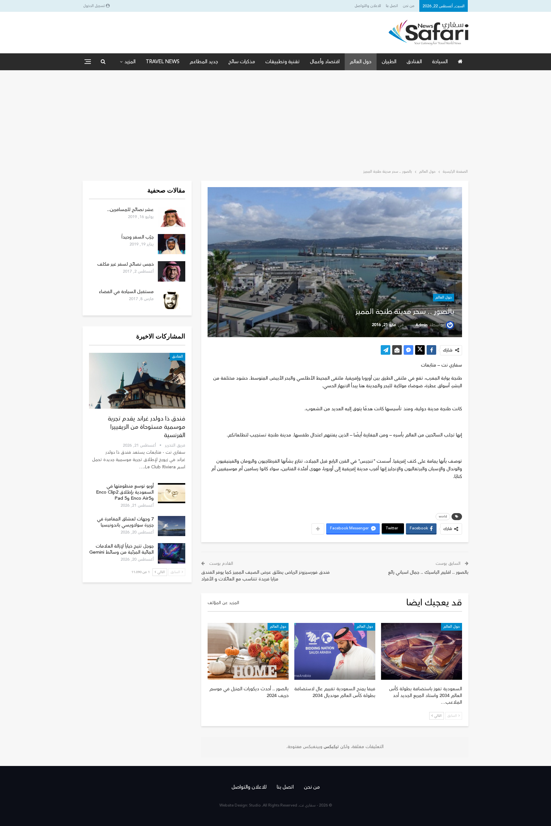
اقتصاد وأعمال (325, 61)
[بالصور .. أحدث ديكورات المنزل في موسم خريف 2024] (248, 651)
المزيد (130, 61)
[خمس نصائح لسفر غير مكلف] (171, 271)
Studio (255, 805)
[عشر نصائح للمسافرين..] (171, 217)
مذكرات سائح (241, 61)
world (443, 516)
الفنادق (414, 61)
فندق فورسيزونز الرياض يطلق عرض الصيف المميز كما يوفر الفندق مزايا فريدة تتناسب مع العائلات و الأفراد (265, 576)
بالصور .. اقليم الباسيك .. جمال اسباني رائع (428, 572)
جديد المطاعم (204, 61)
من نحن (409, 6)
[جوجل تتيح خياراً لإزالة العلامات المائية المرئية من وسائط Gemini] (171, 553)
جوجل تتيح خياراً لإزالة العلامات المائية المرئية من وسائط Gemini (121, 549)
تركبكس (330, 746)
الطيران (389, 61)
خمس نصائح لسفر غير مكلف (125, 264)
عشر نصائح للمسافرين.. (130, 209)
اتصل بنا (392, 6)
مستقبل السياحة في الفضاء (126, 291)
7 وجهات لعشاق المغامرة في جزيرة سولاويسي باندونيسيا (125, 522)
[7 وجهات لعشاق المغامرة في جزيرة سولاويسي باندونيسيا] (171, 526)
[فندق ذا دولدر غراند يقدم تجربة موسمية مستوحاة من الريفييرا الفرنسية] (137, 381)
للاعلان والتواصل (368, 6)
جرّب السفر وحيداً (137, 237)
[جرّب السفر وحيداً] (171, 244)
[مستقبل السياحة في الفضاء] (171, 299)
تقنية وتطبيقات (282, 61)
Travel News (163, 61)
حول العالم (360, 61)
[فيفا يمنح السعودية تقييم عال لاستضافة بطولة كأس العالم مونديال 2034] (334, 651)
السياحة (440, 61)
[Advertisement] (275, 118)
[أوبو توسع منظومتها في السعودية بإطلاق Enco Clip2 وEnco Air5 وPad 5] (171, 493)
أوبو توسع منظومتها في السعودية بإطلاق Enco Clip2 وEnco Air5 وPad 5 (125, 492)
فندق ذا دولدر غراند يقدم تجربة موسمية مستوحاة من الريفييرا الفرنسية (146, 427)
